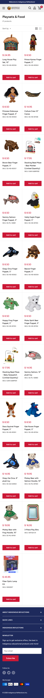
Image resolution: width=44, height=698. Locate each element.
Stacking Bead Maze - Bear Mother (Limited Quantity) (32, 166)
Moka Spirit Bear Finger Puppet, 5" (31, 321)
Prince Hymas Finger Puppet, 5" (32, 60)
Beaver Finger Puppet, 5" (30, 270)
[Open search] (29, 8)
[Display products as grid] (36, 28)
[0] (39, 8)
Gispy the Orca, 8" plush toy (10, 479)
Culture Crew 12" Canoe (31, 112)
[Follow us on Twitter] (9, 672)
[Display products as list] (40, 28)
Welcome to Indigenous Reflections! (22, 2)
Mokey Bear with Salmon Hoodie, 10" (32, 479)
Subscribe (10, 658)
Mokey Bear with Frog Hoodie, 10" (9, 531)
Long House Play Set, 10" (9, 60)
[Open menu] (3, 8)
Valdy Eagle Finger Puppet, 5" (32, 218)
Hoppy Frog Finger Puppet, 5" (10, 321)
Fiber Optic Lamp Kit (9, 582)
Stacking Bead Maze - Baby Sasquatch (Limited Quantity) (10, 375)
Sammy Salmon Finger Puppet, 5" (9, 218)
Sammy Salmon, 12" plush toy (32, 373)
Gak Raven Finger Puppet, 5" (31, 427)
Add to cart (11, 77)
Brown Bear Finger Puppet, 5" (9, 164)
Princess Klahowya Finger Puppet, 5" (10, 112)
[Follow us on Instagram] (13, 672)
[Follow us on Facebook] (4, 672)
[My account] (34, 8)
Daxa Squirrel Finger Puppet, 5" (10, 427)
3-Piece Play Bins (31, 530)
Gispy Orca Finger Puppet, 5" (9, 270)
